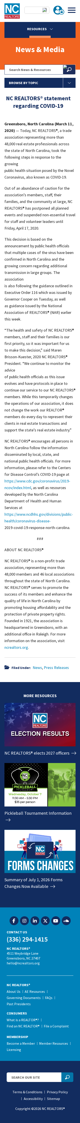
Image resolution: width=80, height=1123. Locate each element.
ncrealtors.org (16, 647)
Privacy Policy (57, 1092)
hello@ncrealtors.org (23, 963)
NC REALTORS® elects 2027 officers (37, 753)
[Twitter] (45, 921)
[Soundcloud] (66, 921)
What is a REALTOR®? (23, 1020)
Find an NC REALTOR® (23, 1026)
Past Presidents (19, 1004)
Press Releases (56, 667)
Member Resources (53, 1043)
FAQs (48, 997)
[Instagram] (24, 921)
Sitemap (53, 1098)
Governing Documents (24, 997)
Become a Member (21, 1043)
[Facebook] (14, 921)
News (37, 667)
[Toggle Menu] (72, 10)
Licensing (14, 1049)
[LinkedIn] (34, 921)
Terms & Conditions (27, 1092)
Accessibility (33, 1098)
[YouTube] (55, 921)
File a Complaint (56, 1026)
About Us (13, 991)
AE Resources (35, 991)
